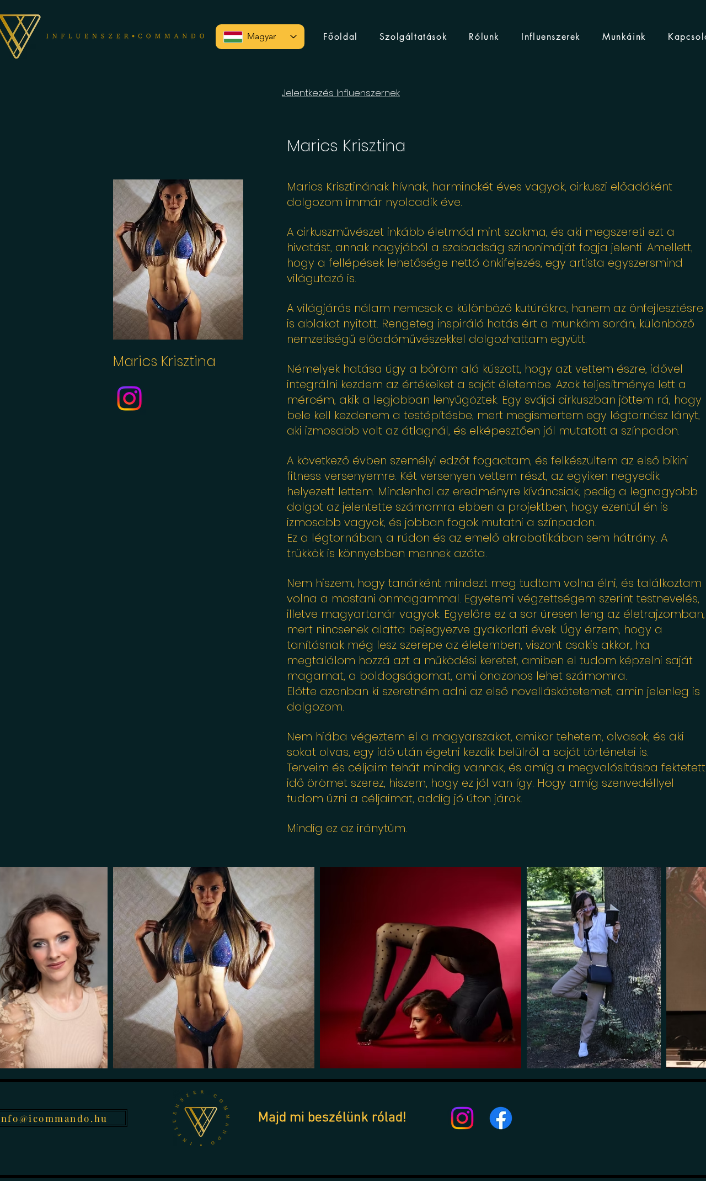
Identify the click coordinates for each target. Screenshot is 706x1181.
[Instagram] (129, 398)
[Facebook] (501, 1118)
